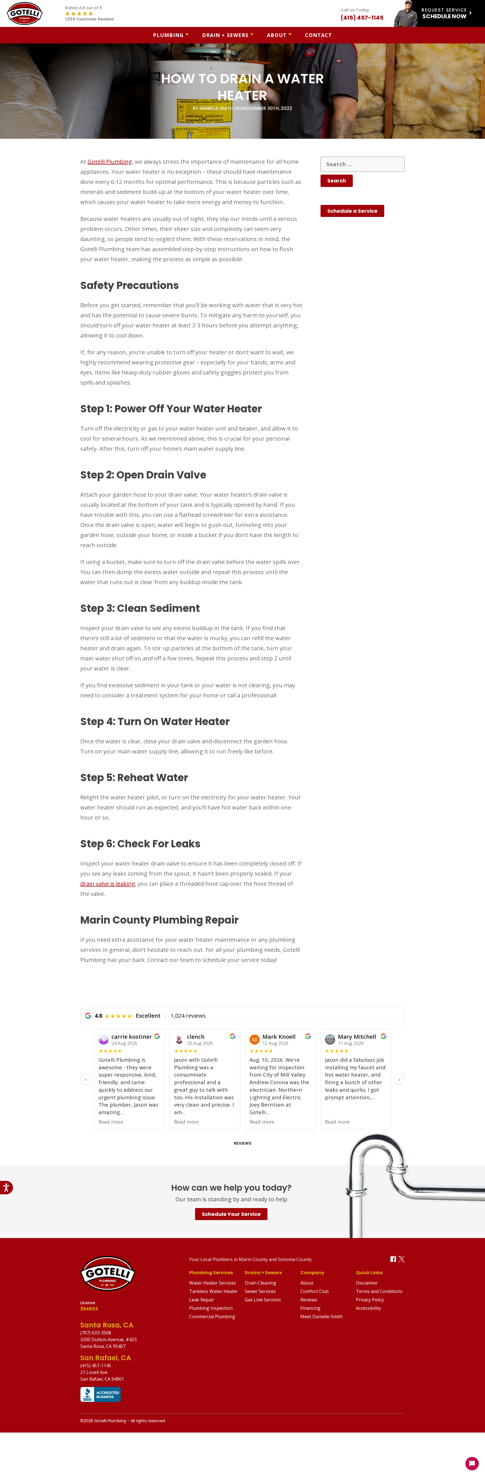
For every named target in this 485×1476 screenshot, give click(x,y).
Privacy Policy (370, 1300)
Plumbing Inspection (211, 1308)
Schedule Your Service (231, 1214)
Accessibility (368, 1308)
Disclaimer (367, 1283)
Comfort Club (314, 1291)
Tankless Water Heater (213, 1291)
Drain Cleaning (260, 1283)
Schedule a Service (352, 210)
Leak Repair (201, 1300)
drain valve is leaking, (108, 883)
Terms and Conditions (379, 1291)
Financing (310, 1308)
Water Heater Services (212, 1283)
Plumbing (168, 35)
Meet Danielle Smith (321, 1316)
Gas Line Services (263, 1300)
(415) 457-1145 (95, 1365)
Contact (318, 35)
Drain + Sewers (225, 35)
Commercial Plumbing (212, 1316)
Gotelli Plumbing (110, 161)
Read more (111, 1122)
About (277, 35)
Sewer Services (260, 1291)
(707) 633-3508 (95, 1333)
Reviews (242, 1143)
